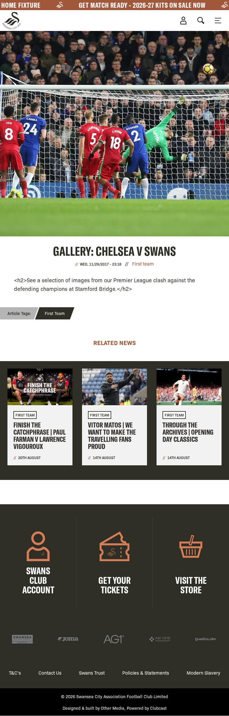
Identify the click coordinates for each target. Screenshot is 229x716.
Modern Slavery (203, 673)
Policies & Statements (145, 673)
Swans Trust (92, 673)
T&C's (15, 673)
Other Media (112, 708)
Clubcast (158, 708)
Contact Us (49, 673)
